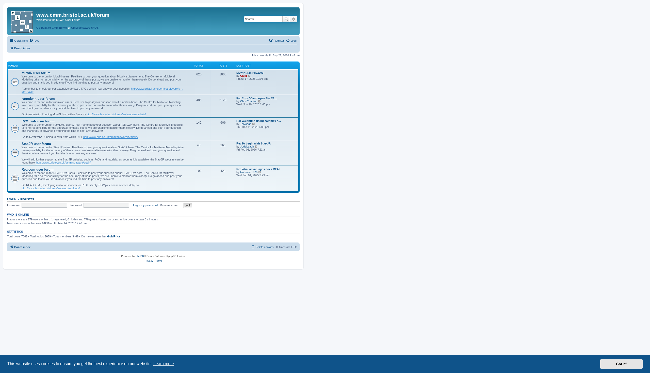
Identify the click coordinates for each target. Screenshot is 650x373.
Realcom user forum (38, 169)
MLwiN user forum (36, 73)
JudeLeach (247, 146)
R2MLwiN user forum (38, 121)
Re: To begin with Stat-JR (253, 143)
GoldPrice (113, 236)
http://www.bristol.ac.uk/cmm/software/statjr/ (63, 162)
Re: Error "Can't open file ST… (256, 98)
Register (27, 199)
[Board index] (22, 21)
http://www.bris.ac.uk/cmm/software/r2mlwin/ (110, 136)
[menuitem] (34, 41)
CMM (243, 75)
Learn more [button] (163, 364)
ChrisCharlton (248, 101)
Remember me (169, 205)
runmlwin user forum (38, 99)
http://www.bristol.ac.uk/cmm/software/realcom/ (51, 188)
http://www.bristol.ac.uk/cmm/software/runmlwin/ (116, 114)
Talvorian (245, 123)
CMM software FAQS (85, 27)
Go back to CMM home (51, 27)
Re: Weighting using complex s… (258, 120)
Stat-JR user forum (36, 144)
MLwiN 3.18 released (250, 72)
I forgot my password (145, 205)
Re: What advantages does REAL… (259, 169)
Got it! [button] (621, 364)
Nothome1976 (248, 172)
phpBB (140, 256)
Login (11, 199)
